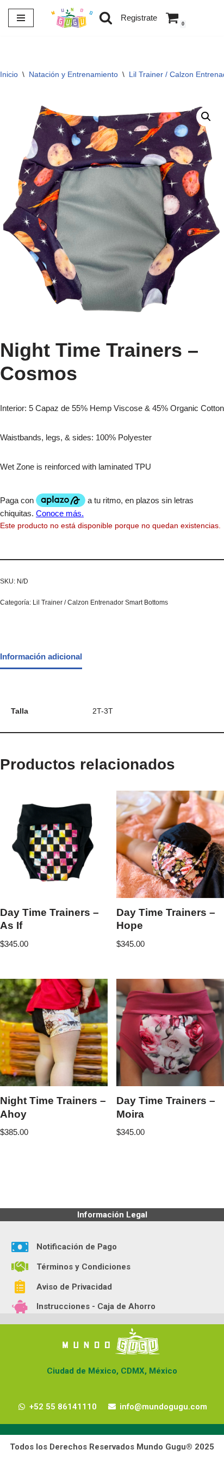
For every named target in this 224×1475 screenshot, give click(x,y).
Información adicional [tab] (41, 656)
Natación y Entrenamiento (73, 74)
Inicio (9, 74)
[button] (206, 116)
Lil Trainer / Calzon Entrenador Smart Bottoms (100, 602)
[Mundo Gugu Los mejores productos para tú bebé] (72, 18)
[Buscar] (106, 17)
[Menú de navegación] (21, 18)
